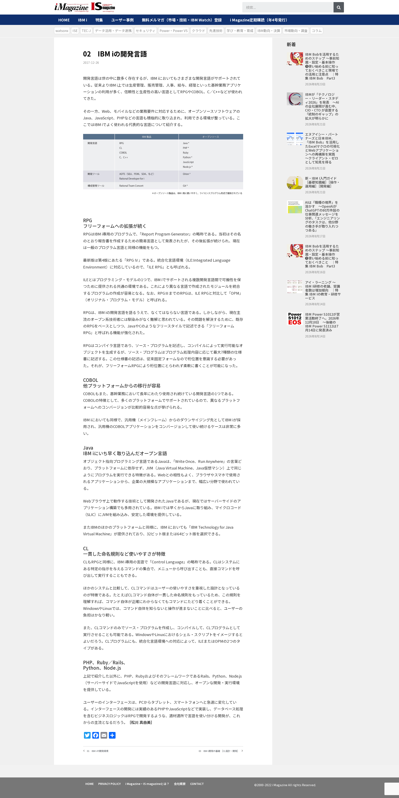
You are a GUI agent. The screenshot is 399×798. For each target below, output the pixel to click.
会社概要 (180, 784)
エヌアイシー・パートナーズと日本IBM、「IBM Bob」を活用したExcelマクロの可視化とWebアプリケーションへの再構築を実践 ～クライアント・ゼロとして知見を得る (322, 148)
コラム (317, 30)
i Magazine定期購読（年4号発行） (259, 19)
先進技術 (216, 30)
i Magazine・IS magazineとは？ (147, 784)
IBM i (82, 19)
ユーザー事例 (122, 19)
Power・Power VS (174, 30)
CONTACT (197, 784)
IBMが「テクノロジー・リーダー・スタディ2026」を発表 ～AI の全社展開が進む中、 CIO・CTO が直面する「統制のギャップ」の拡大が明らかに (322, 106)
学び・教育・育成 (240, 30)
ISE (75, 30)
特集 (99, 19)
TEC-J (86, 30)
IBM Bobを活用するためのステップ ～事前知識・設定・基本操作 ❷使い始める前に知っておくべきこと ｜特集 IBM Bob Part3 (322, 256)
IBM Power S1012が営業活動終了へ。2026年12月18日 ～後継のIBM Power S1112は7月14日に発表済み (322, 322)
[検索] (339, 7)
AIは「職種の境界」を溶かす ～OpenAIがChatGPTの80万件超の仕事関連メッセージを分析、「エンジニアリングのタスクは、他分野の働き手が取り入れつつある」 (322, 216)
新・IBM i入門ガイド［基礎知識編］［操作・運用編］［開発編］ (322, 182)
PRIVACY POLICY (109, 784)
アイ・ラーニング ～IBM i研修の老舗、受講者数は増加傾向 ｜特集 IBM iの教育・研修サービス (323, 290)
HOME (64, 19)
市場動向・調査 (296, 30)
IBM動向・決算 (268, 30)
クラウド (198, 30)
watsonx (61, 30)
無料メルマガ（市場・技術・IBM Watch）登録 (182, 19)
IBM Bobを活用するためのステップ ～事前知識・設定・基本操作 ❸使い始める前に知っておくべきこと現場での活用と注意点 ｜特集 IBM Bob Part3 (322, 66)
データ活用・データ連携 (113, 30)
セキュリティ (145, 30)
